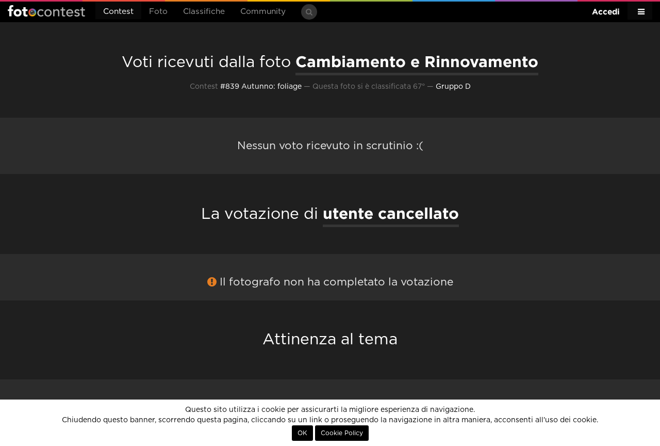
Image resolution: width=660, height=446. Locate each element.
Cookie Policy (342, 433)
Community (263, 11)
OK (302, 433)
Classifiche (204, 11)
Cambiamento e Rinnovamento (416, 61)
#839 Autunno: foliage (261, 86)
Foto (158, 11)
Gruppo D (453, 86)
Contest (118, 11)
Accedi (606, 11)
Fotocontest (46, 11)
